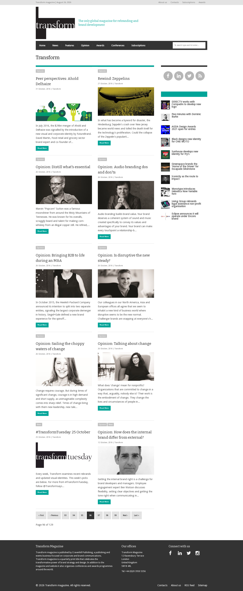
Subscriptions (188, 2)
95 (82, 515)
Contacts (175, 2)
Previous (54, 515)
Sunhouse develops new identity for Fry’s (185, 152)
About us (163, 2)
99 (116, 515)
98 (107, 515)
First (41, 515)
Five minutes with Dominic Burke (186, 115)
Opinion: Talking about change (124, 343)
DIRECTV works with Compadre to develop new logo (186, 104)
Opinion (40, 159)
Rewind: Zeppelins (114, 78)
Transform (56, 89)
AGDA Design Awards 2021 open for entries (184, 127)
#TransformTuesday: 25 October (63, 432)
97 (99, 515)
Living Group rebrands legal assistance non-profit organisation (186, 204)
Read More (42, 148)
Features (40, 71)
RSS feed (189, 585)
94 (74, 515)
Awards (202, 2)
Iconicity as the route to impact (185, 177)
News (39, 425)
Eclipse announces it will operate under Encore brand (185, 216)
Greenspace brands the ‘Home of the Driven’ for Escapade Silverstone (185, 166)
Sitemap (202, 585)
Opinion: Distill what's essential (63, 167)
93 (65, 515)
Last (136, 515)
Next (125, 515)
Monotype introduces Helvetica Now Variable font (184, 191)
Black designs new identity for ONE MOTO (186, 140)
